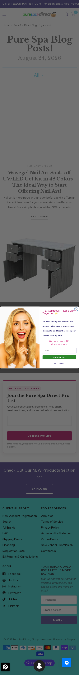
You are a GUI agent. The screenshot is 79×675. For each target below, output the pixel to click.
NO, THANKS (59, 363)
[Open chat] (66, 662)
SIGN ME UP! (59, 357)
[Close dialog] (76, 309)
